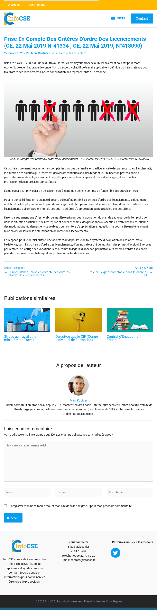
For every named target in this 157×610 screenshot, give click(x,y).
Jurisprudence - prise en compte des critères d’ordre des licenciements (39, 274)
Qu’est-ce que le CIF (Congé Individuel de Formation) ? (76, 338)
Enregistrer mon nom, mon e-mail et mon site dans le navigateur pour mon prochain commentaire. (70, 506)
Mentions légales (111, 601)
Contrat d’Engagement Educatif (124, 338)
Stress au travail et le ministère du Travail (20, 338)
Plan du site (91, 601)
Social (54, 53)
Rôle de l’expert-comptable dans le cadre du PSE (118, 274)
